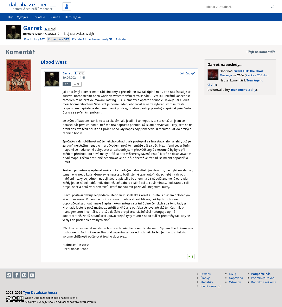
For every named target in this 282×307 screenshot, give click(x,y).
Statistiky (206, 282)
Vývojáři (22, 17)
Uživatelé (38, 17)
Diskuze (55, 17)
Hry (10, 17)
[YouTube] (32, 275)
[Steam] (9, 275)
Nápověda (236, 278)
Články (205, 278)
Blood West (54, 62)
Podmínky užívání (263, 278)
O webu (205, 274)
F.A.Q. (232, 274)
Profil (27, 39)
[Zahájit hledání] (272, 6)
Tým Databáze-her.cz (40, 292)
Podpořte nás (260, 274)
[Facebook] (16, 275)
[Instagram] (24, 275)
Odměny (235, 282)
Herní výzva (73, 17)
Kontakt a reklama (263, 282)
